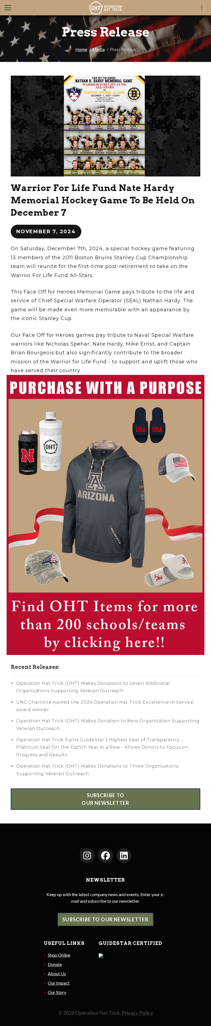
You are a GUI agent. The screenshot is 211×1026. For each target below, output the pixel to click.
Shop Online (59, 954)
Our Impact (59, 982)
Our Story (57, 992)
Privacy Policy (137, 1013)
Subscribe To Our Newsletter (105, 919)
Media (98, 49)
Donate (55, 964)
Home (81, 49)
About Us (57, 973)
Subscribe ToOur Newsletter (105, 799)
